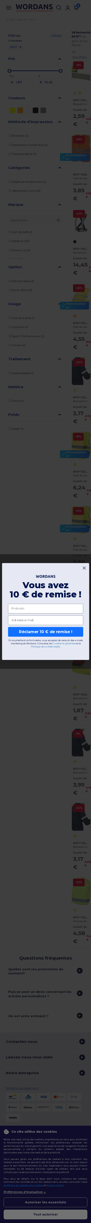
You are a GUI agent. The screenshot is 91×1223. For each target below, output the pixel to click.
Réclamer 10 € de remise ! (45, 631)
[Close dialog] (84, 568)
